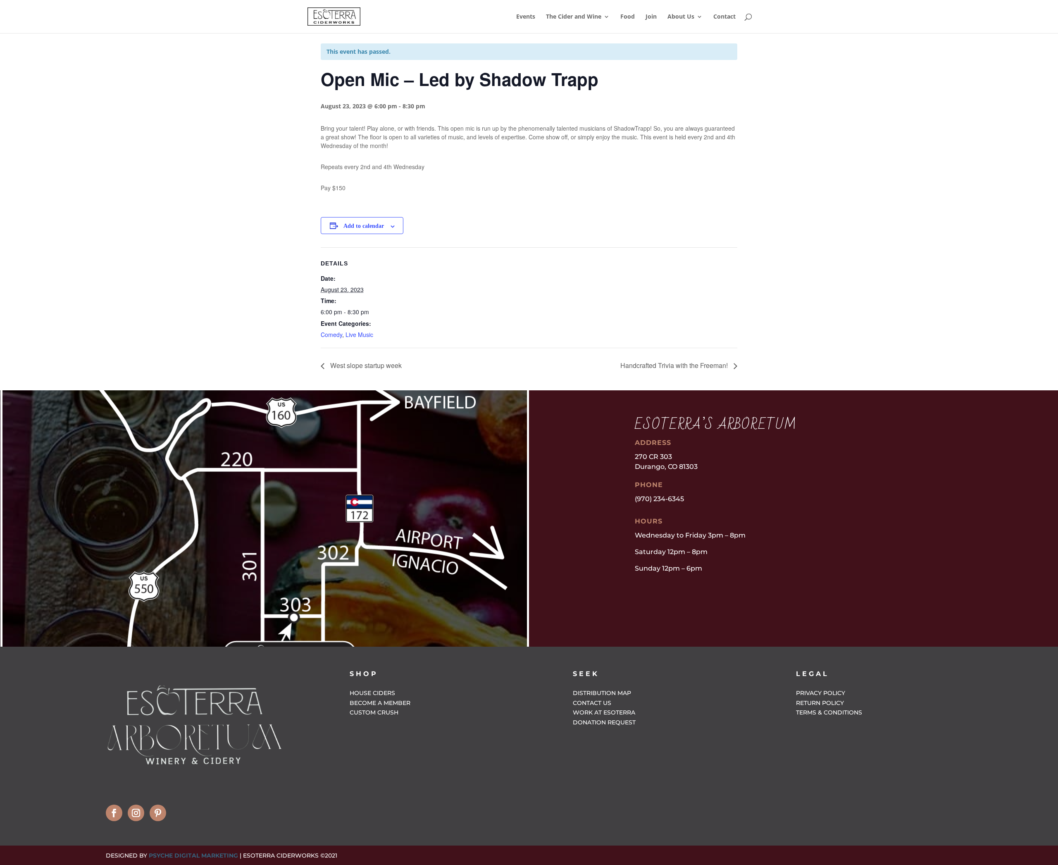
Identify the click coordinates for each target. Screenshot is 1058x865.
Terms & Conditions (829, 712)
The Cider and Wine (573, 17)
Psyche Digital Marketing (193, 855)
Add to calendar (363, 226)
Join (651, 17)
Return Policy (820, 703)
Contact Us (592, 703)
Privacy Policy (820, 693)
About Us (680, 17)
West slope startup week (365, 365)
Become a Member (380, 703)
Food (627, 17)
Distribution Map (602, 693)
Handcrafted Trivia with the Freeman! (674, 365)
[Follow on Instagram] (136, 813)
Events (525, 17)
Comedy (331, 334)
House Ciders (372, 693)
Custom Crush (374, 712)
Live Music (359, 334)
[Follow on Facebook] (114, 813)
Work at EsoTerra (604, 712)
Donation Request (604, 722)
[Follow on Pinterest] (158, 813)
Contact (724, 17)
